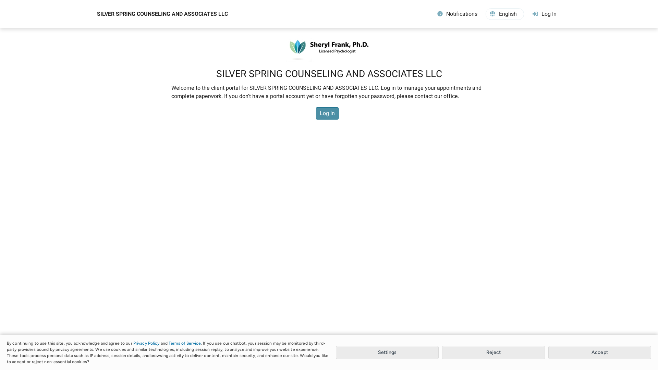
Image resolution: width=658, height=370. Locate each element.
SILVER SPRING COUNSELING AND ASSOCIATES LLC (162, 14)
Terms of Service (185, 343)
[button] (505, 14)
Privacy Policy (146, 343)
